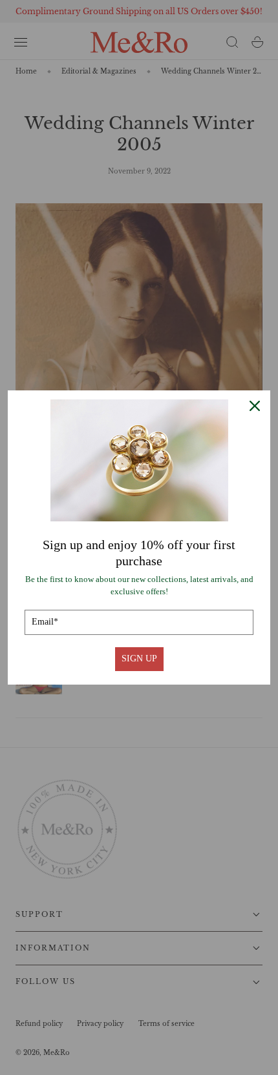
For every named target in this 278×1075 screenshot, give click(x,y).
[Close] (254, 405)
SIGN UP (139, 658)
